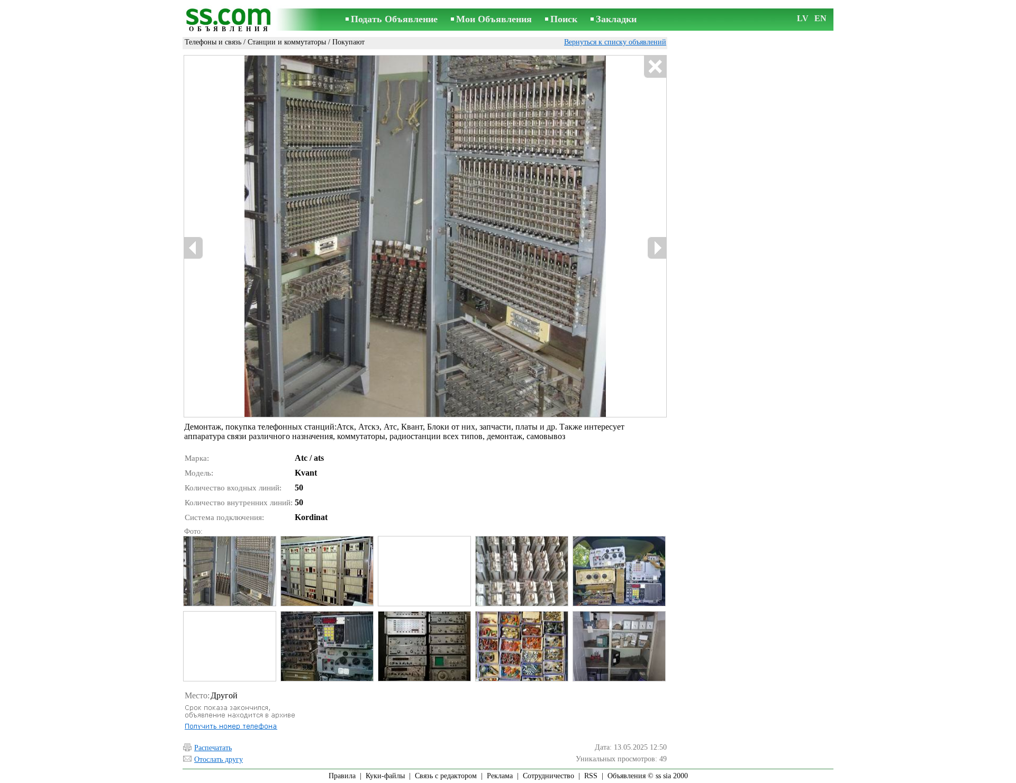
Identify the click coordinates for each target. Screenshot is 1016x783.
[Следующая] (656, 247)
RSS (590, 776)
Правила (342, 776)
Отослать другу (218, 759)
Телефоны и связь (213, 42)
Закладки (616, 19)
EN (820, 18)
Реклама (500, 776)
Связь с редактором (446, 776)
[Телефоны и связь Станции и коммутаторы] (229, 571)
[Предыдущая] (193, 247)
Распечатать (213, 748)
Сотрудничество (548, 776)
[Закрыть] (654, 67)
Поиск (563, 19)
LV (803, 18)
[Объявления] (230, 20)
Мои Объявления (494, 19)
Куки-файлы (385, 776)
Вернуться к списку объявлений (615, 42)
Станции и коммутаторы (287, 42)
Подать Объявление (394, 19)
